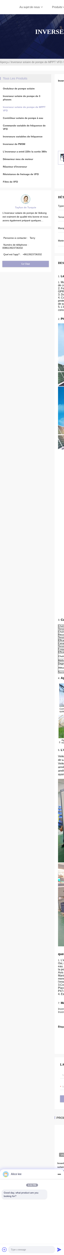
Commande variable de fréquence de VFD (24, 127)
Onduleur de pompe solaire (19, 88)
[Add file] (4, 1249)
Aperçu (4, 62)
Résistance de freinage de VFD (21, 174)
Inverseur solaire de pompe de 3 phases (21, 98)
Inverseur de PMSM (14, 144)
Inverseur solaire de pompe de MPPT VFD (36, 62)
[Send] (59, 1249)
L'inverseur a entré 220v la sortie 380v (25, 151)
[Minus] (59, 1174)
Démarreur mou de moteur (18, 159)
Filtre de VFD (10, 181)
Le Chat (26, 264)
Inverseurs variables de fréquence (22, 136)
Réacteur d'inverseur (15, 166)
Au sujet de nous (29, 7)
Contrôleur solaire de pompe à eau (23, 118)
